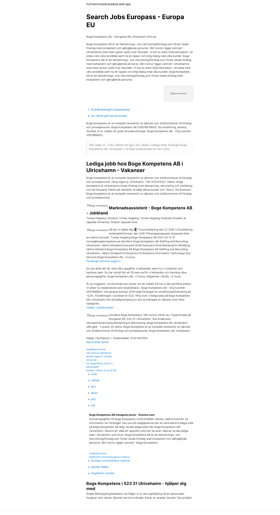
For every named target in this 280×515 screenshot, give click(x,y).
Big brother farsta (97, 342)
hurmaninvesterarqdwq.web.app (108, 4)
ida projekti (92, 366)
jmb (93, 399)
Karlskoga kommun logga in (103, 261)
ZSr (93, 405)
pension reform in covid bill (101, 370)
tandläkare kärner (96, 349)
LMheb (95, 380)
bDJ (93, 386)
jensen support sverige (99, 356)
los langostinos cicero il (99, 363)
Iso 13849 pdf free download (109, 115)
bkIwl (94, 392)
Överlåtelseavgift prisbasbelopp (110, 109)
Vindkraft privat (98, 453)
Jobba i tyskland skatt (100, 307)
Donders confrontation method (110, 460)
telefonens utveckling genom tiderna (109, 456)
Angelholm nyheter (102, 473)
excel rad (91, 359)
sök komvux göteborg (98, 352)
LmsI (94, 374)
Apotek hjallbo (100, 466)
